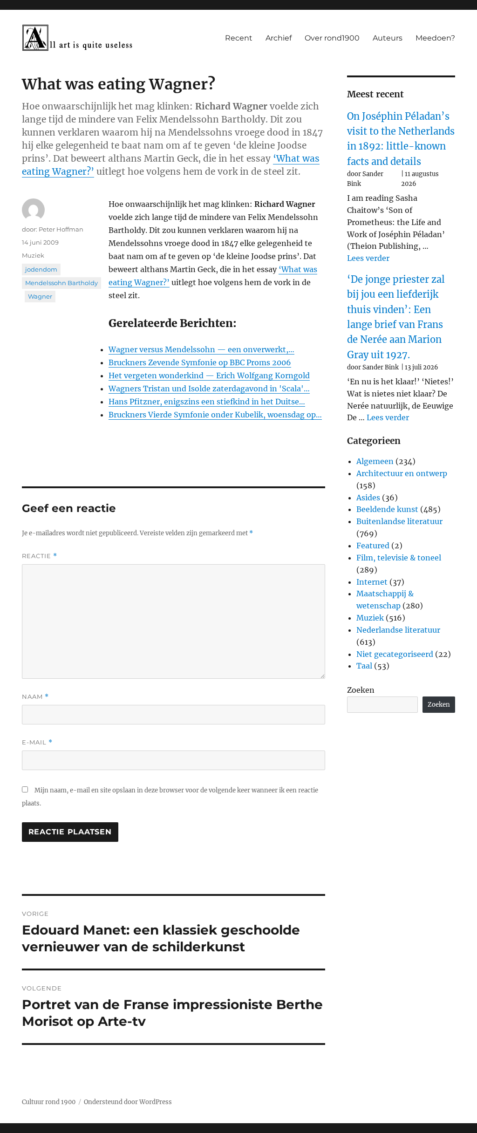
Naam (35, 697)
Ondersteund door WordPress (128, 1102)
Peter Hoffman (61, 229)
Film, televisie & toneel (398, 557)
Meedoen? (435, 38)
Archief (279, 38)
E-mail (37, 742)
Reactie (39, 556)
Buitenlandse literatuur (399, 521)
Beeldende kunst (387, 509)
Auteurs (387, 38)
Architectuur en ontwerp (401, 473)
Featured (372, 545)
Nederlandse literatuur (398, 630)
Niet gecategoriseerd (394, 654)
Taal (364, 665)
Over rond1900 (332, 38)
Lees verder (368, 258)
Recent (238, 38)
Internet (372, 582)
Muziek (33, 255)
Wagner (40, 296)
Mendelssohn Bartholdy (61, 283)
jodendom (41, 269)
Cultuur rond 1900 (48, 1102)
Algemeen (375, 461)
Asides (368, 497)
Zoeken (361, 690)
